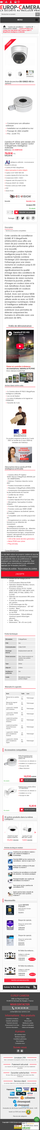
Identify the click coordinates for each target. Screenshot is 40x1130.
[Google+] (28, 218)
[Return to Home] (5, 27)
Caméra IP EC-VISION (10, 28)
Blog (28, 1018)
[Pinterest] (33, 218)
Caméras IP (29, 27)
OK (38, 14)
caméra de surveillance (21, 235)
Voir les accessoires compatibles (15, 231)
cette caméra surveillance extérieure (19, 307)
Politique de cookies (9, 568)
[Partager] (17, 218)
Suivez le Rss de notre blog (17, 987)
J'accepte (20, 574)
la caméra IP (18, 296)
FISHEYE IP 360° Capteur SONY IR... (13, 836)
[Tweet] (22, 218)
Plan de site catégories (20, 1116)
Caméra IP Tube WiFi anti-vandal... (27, 836)
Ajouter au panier (26, 212)
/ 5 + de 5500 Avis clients (30, 1124)
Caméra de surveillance (15, 27)
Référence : (8, 150)
